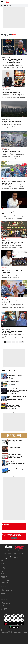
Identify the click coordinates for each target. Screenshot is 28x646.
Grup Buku (3, 592)
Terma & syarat (6, 535)
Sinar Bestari (4, 588)
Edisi (2, 564)
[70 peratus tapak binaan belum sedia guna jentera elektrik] (5, 442)
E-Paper (3, 567)
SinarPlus (3, 586)
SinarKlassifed (4, 609)
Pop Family (3, 589)
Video (2, 570)
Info (2, 602)
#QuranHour (5, 56)
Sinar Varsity (4, 595)
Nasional (4, 88)
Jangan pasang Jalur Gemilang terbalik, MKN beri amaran (14, 182)
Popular (12, 370)
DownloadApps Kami (10, 630)
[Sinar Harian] (7, 2)
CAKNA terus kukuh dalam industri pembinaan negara (12, 152)
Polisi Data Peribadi (6, 580)
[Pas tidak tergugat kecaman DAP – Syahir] (14, 199)
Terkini (4, 370)
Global (2, 566)
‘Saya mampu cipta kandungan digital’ (13, 242)
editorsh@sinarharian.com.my (15, 559)
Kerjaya (3, 577)
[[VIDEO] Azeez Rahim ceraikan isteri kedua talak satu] (14, 319)
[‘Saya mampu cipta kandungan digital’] (14, 229)
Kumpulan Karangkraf (6, 590)
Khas (2, 571)
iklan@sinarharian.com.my (8, 611)
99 (17, 341)
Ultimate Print (4, 593)
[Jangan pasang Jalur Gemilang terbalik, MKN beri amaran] (14, 169)
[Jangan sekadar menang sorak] (5, 470)
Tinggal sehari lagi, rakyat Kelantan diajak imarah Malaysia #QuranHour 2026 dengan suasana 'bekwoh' (12, 61)
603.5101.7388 (14, 556)
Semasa (4, 328)
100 (20, 341)
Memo (2, 601)
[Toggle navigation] (2, 1)
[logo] (9, 547)
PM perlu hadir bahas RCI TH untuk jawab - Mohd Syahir (14, 271)
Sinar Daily (3, 585)
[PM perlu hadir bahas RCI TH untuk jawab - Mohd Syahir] (14, 258)
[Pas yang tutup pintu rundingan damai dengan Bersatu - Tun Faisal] (5, 456)
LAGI (25, 410)
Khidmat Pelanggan (6, 603)
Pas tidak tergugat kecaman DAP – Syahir (12, 212)
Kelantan (4, 239)
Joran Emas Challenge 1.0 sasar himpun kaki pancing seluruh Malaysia (13, 91)
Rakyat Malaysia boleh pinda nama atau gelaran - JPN (14, 301)
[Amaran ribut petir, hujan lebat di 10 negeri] (14, 109)
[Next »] (22, 342)
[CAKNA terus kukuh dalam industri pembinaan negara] (14, 139)
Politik (3, 208)
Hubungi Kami (4, 576)
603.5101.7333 (14, 557)
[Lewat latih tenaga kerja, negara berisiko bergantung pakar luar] (5, 463)
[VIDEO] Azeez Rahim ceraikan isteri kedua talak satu (12, 332)
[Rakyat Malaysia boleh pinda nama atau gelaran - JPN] (14, 288)
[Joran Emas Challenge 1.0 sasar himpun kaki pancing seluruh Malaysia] (14, 78)
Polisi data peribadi (16, 535)
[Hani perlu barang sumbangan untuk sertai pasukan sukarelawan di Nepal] (4, 406)
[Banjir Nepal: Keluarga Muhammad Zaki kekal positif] (4, 384)
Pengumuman (4, 599)
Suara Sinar (4, 568)
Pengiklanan (4, 608)
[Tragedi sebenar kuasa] (5, 449)
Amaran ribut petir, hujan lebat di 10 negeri (12, 122)
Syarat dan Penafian (6, 579)
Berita (2, 563)
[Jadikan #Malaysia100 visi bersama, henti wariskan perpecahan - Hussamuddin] (4, 376)
